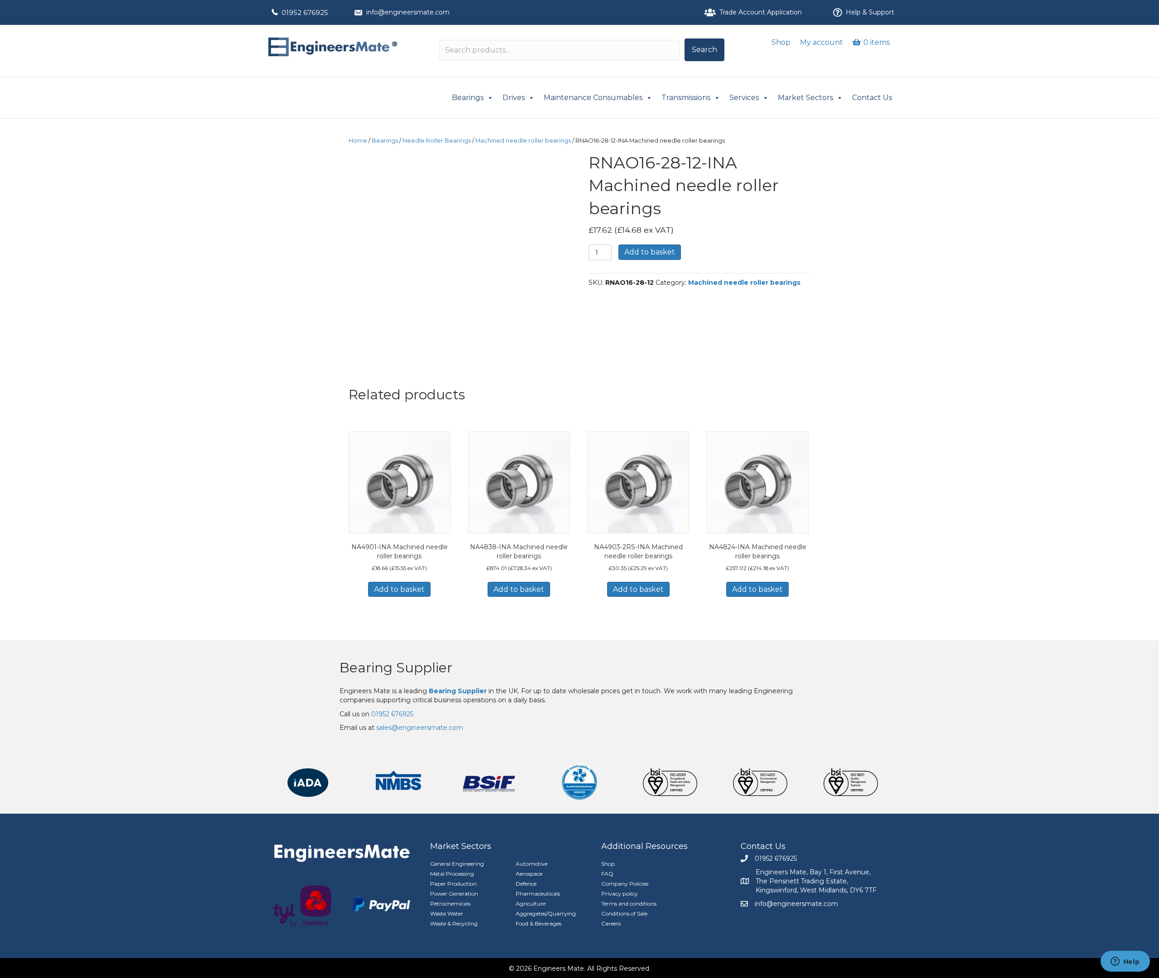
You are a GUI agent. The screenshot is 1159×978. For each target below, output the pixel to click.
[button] (704, 49)
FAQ (607, 873)
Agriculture (531, 903)
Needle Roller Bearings (436, 140)
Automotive (531, 863)
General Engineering (457, 863)
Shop (780, 42)
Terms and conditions (628, 903)
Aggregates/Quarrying (546, 913)
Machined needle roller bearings (523, 140)
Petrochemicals (450, 903)
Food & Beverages (538, 923)
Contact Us (872, 97)
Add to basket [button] (399, 589)
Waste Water (446, 913)
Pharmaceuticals (538, 893)
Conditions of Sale (624, 913)
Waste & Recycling (454, 923)
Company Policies (624, 883)
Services (744, 97)
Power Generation (454, 893)
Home (358, 140)
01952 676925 (305, 12)
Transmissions (685, 97)
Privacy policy (619, 893)
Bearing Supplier (396, 667)
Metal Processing (452, 873)
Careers (611, 923)
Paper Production (453, 883)
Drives (514, 97)
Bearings (468, 97)
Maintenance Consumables (593, 97)
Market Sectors (805, 97)
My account (821, 42)
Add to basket (649, 252)
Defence (526, 883)
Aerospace (529, 873)
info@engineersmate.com (408, 12)
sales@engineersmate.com (419, 728)
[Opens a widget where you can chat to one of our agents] (1125, 962)
